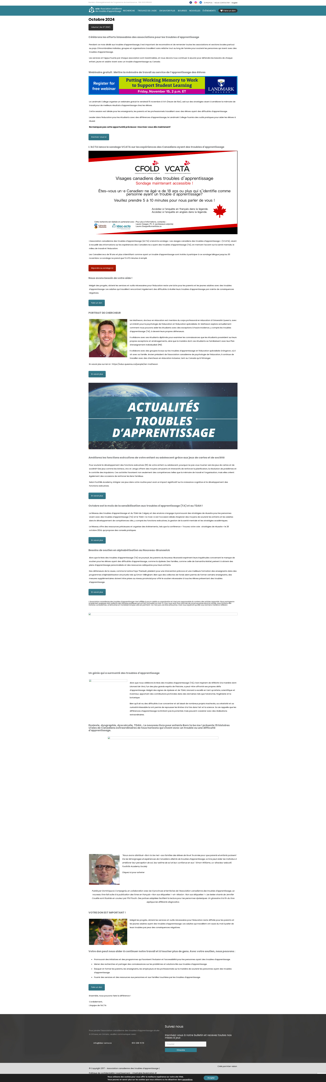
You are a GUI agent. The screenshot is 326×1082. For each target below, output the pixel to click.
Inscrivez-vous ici (98, 137)
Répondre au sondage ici (102, 268)
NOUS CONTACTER (222, 3)
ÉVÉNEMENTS (209, 10)
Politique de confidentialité (102, 1073)
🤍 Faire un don (228, 10)
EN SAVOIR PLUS (167, 10)
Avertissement (123, 1073)
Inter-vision (231, 1066)
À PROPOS (208, 3)
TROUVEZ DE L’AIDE (147, 10)
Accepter (211, 1078)
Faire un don (96, 303)
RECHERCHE (129, 10)
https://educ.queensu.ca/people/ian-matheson (135, 364)
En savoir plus (97, 374)
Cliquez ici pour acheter (133, 872)
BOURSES (182, 10)
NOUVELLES (194, 10)
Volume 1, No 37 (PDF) (100, 27)
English (234, 3)
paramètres (187, 1079)
